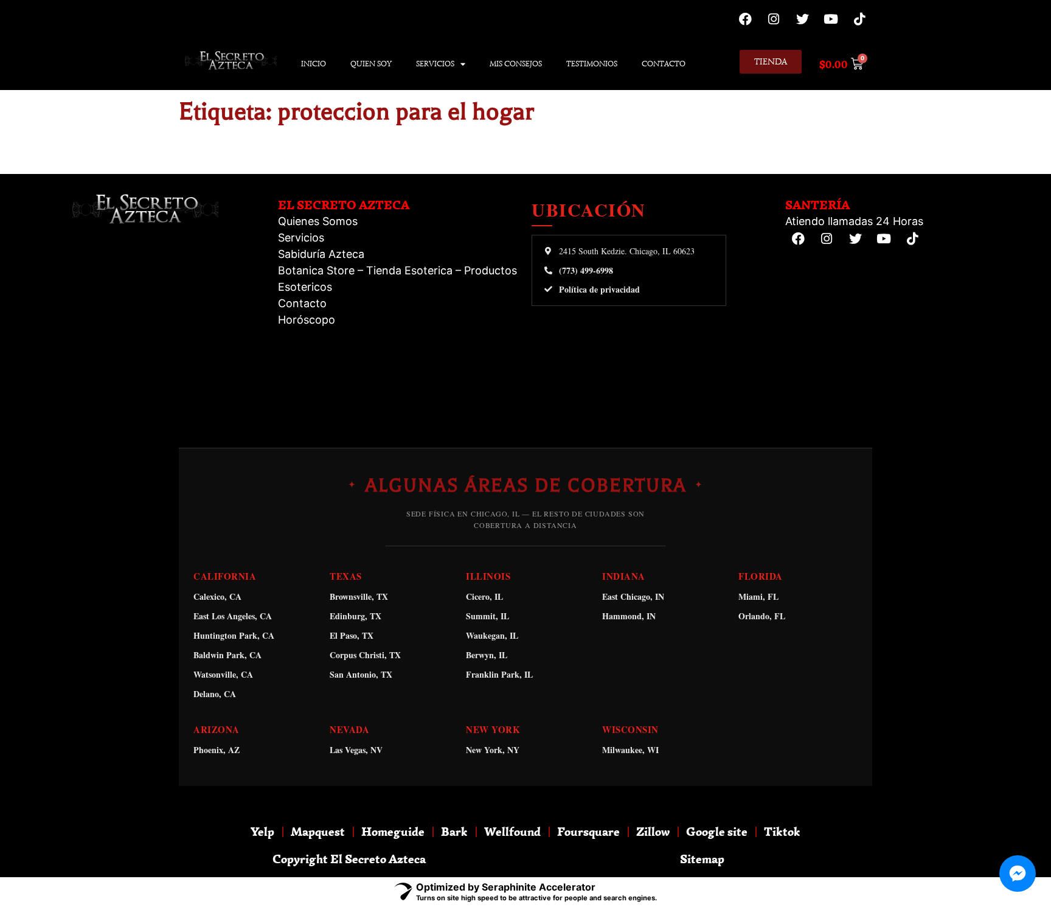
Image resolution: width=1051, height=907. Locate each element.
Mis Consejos (516, 63)
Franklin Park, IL (499, 674)
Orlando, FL (761, 616)
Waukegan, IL (492, 635)
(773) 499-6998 (586, 271)
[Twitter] (802, 19)
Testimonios (591, 63)
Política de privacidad (599, 289)
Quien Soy (371, 63)
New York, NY (492, 749)
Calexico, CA (217, 596)
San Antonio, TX (361, 674)
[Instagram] (773, 19)
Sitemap (702, 858)
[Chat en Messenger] (1017, 873)
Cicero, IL (484, 596)
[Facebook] (745, 19)
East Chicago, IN (633, 596)
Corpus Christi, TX (365, 654)
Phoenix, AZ (216, 749)
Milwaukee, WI (630, 749)
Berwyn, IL (486, 654)
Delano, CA (214, 693)
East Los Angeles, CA (232, 616)
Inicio (313, 63)
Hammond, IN (629, 616)
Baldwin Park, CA (227, 654)
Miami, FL (758, 596)
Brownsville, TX (359, 596)
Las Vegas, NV (356, 749)
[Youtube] (831, 19)
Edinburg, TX (355, 616)
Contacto (663, 63)
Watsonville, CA (223, 674)
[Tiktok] (859, 19)
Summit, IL (487, 616)
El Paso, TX (351, 635)
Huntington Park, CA (233, 635)
